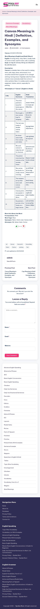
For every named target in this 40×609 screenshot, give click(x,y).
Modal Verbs (8, 425)
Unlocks (6, 475)
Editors (6, 403)
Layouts (6, 421)
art (6, 244)
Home (4, 11)
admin (10, 258)
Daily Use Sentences (10, 389)
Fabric (7, 247)
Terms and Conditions (9, 517)
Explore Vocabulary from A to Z (12, 574)
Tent (27, 247)
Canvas (12, 244)
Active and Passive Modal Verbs (12, 579)
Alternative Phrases (10, 371)
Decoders (7, 396)
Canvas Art (20, 244)
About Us (5, 508)
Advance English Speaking (12, 367)
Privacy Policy (6, 514)
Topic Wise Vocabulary (11, 464)
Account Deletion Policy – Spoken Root (14, 558)
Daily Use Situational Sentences (14, 392)
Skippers (7, 453)
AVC (5, 375)
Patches (6, 439)
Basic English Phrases (9, 576)
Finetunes (7, 410)
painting (21, 247)
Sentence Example (12, 23)
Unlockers (7, 471)
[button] (11, 261)
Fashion (14, 247)
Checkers (7, 385)
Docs (5, 400)
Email (7, 336)
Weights (6, 486)
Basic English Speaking (11, 382)
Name (7, 327)
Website (7, 345)
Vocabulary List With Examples (12, 532)
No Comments (26, 48)
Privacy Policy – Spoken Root (11, 555)
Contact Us (6, 519)
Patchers (7, 435)
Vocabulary (26, 23)
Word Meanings (11, 26)
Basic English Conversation (12, 378)
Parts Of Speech (9, 432)
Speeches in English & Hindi (12, 457)
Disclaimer (5, 511)
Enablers (7, 407)
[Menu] (37, 4)
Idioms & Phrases (9, 414)
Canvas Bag (29, 244)
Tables (6, 460)
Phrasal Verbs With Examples (13, 443)
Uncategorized (9, 468)
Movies (6, 428)
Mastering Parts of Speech (10, 582)
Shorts (6, 450)
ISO (5, 418)
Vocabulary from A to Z (11, 482)
